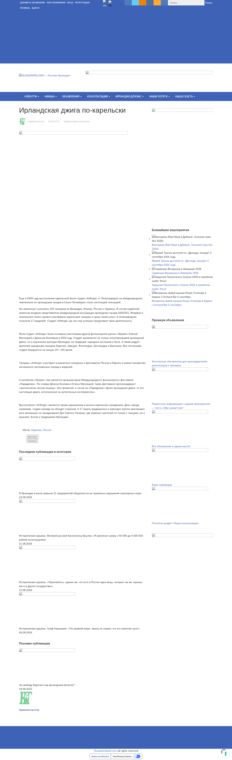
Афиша (50, 96)
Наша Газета (184, 96)
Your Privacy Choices (122, 756)
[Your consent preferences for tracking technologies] (225, 753)
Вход (70, 2)
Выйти (35, 8)
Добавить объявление (32, 2)
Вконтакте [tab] (32, 437)
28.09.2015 (54, 121)
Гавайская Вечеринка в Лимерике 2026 (175, 272)
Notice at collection (100, 756)
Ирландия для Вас (129, 96)
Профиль (25, 8)
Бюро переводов (162, 484)
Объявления (71, 96)
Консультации (97, 96)
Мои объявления (56, 2)
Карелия (36, 430)
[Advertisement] (116, 38)
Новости (30, 96)
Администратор (36, 121)
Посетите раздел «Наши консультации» (175, 523)
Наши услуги (158, 96)
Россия (47, 430)
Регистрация (82, 2)
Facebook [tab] (32, 441)
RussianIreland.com (105, 750)
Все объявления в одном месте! (171, 446)
